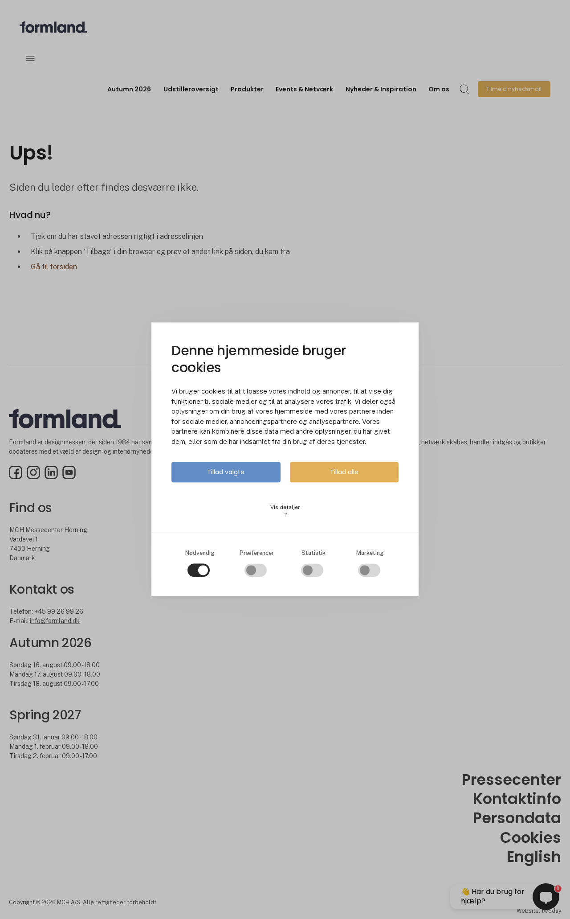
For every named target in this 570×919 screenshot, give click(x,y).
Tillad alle (344, 472)
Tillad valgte (225, 472)
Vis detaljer (285, 510)
